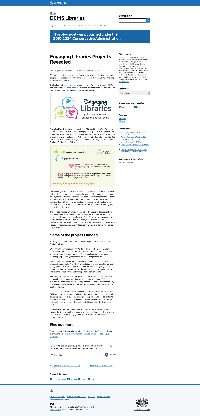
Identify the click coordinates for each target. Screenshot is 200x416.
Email (92, 379)
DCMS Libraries (67, 18)
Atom (139, 107)
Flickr (123, 121)
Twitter (123, 119)
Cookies (75, 399)
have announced (69, 88)
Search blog (125, 15)
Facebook (73, 379)
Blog (53, 13)
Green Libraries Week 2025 (130, 142)
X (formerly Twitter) (59, 379)
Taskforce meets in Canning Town (100, 365)
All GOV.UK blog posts (76, 396)
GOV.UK (91, 396)
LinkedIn (84, 379)
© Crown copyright (142, 409)
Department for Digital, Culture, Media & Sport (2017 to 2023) (86, 26)
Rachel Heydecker (56, 71)
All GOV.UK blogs (57, 396)
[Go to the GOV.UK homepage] (58, 3)
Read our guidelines (126, 162)
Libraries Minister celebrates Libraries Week (66, 367)
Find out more (124, 82)
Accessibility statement (60, 399)
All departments (103, 396)
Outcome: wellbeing (93, 71)
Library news (80, 71)
